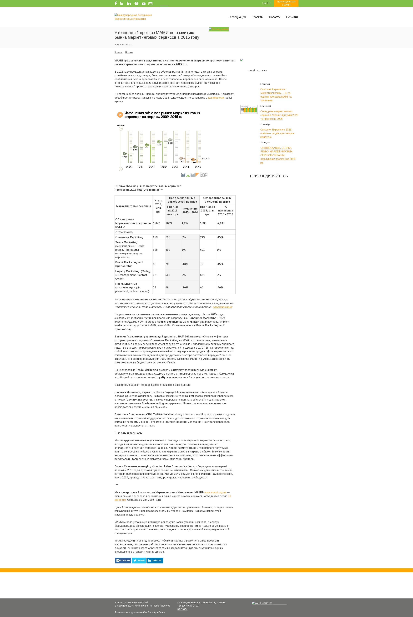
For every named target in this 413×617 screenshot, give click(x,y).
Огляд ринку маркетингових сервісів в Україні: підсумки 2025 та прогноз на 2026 (279, 115)
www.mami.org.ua (215, 492)
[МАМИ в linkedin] (128, 2)
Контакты (182, 609)
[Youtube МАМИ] (143, 2)
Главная (118, 52)
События (292, 17)
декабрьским (216, 97)
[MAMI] (136, 16)
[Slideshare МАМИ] (136, 2)
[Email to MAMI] (150, 2)
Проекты (257, 17)
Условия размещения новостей (131, 602)
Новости (274, 17)
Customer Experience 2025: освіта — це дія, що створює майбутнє (277, 133)
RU (268, 3)
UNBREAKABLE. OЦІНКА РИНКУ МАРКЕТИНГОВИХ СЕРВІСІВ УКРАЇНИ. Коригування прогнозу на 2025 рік (278, 155)
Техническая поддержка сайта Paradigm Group (140, 612)
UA (264, 3)
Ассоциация (238, 17)
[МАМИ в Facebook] (116, 2)
